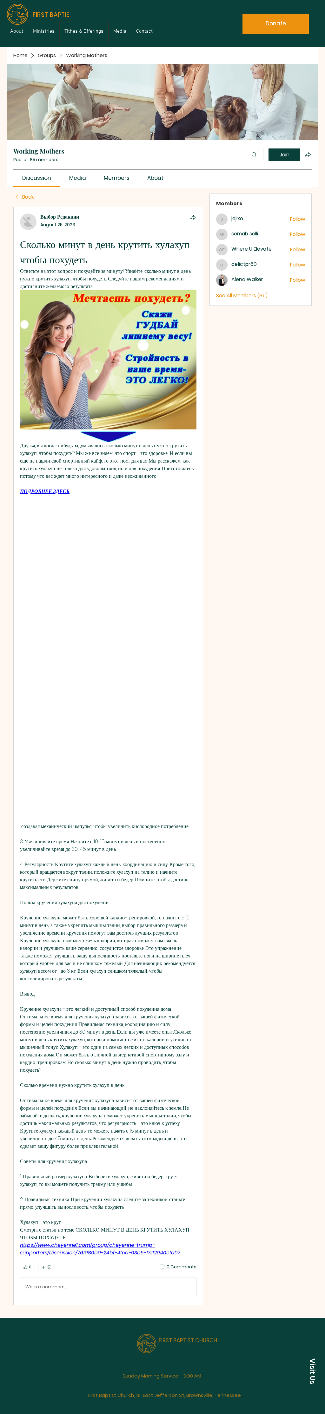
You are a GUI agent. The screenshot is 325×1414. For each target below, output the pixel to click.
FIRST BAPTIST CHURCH (188, 1334)
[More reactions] (46, 1267)
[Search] (254, 154)
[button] (312, 1371)
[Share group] (308, 154)
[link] (36, 178)
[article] (108, 756)
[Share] (192, 217)
